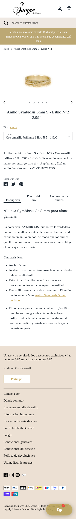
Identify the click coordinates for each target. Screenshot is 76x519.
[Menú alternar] (7, 8)
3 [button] (38, 102)
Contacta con (12, 393)
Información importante (19, 414)
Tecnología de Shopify (42, 509)
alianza (13, 127)
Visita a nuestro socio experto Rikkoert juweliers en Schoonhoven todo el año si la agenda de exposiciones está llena (38, 36)
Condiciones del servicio (19, 448)
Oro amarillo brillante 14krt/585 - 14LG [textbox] (31, 137)
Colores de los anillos (59, 198)
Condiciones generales (18, 442)
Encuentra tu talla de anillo (21, 407)
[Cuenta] (59, 7)
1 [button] (29, 102)
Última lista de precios (18, 462)
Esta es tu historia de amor (21, 421)
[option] (38, 36)
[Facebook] (6, 474)
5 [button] (46, 102)
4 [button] (42, 102)
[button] (59, 509)
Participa (16, 379)
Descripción (12, 200)
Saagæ (8, 435)
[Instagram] (12, 474)
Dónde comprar (14, 400)
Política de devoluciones (19, 455)
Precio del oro (33, 198)
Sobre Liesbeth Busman (19, 428)
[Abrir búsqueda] (6, 23)
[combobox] (38, 136)
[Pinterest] (18, 474)
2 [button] (34, 102)
